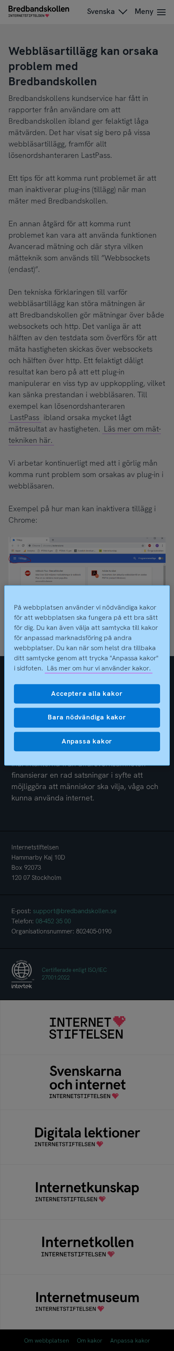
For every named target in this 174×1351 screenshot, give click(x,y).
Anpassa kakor (87, 741)
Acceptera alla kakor (86, 693)
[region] (86, 675)
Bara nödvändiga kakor (87, 717)
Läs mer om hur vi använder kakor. (99, 668)
